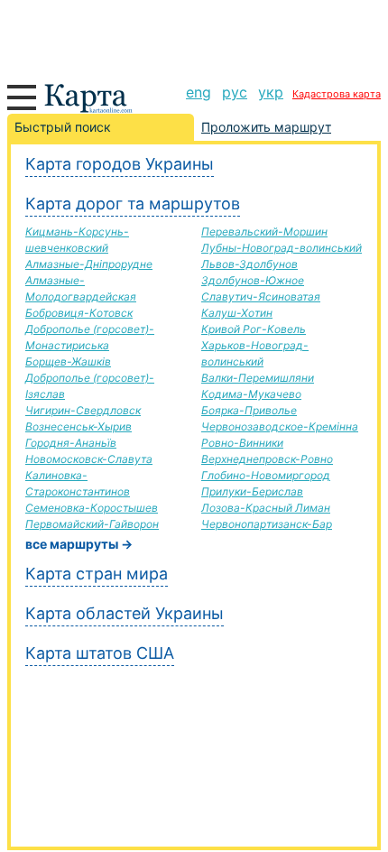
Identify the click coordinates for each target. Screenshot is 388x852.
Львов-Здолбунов (249, 264)
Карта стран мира (96, 573)
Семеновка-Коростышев (91, 507)
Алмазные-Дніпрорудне (88, 264)
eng (198, 92)
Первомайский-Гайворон (92, 524)
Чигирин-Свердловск (83, 410)
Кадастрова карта (336, 94)
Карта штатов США (99, 653)
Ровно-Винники (242, 442)
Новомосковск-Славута (88, 459)
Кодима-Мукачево (251, 394)
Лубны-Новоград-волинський (281, 248)
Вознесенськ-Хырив (78, 426)
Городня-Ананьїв (70, 442)
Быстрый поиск (62, 126)
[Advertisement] (194, 36)
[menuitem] (198, 92)
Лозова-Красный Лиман (265, 507)
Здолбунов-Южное (252, 280)
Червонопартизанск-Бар (266, 524)
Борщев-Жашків (68, 361)
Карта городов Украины (119, 163)
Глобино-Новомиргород (265, 475)
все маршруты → (79, 543)
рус (234, 92)
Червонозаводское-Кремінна (279, 426)
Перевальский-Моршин (264, 231)
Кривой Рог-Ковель (253, 329)
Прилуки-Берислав (252, 491)
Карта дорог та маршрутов (132, 203)
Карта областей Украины (124, 613)
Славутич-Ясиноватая (260, 296)
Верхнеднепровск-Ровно (267, 459)
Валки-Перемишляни (257, 377)
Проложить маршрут (266, 126)
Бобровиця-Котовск (79, 313)
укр (270, 92)
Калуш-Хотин (237, 313)
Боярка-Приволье (249, 410)
